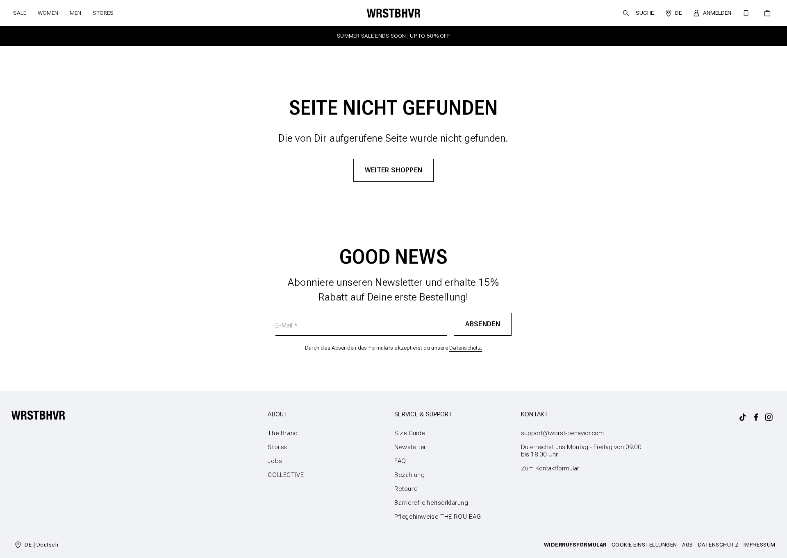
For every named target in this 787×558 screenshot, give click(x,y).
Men (75, 13)
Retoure (405, 488)
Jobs (275, 461)
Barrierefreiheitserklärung (431, 502)
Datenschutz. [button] (465, 348)
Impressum (760, 545)
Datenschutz (718, 545)
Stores (103, 13)
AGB (687, 545)
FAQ (400, 461)
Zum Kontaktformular (550, 468)
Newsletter (410, 447)
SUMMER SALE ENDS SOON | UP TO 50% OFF (393, 36)
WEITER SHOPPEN (394, 170)
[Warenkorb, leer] (767, 13)
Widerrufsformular (575, 545)
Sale (19, 13)
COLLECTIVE (286, 475)
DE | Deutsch (41, 545)
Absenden (482, 324)
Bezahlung (409, 475)
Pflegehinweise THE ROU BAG (437, 516)
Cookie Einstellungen (644, 545)
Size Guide (409, 433)
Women (48, 13)
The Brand (283, 433)
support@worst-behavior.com (562, 433)
